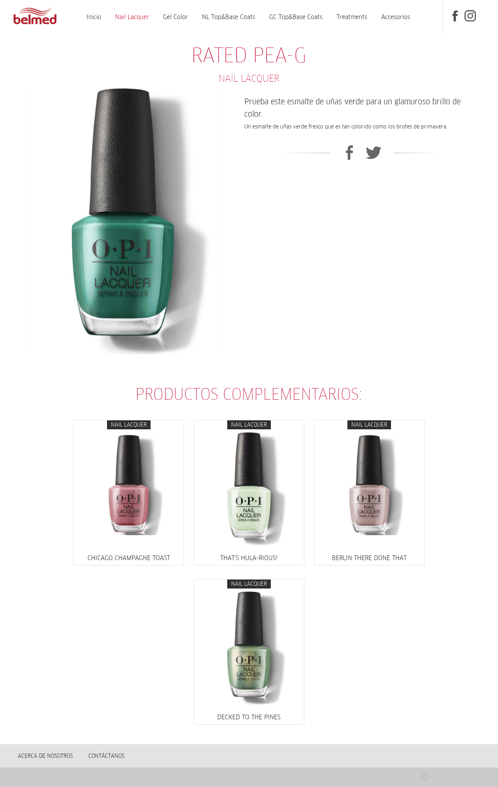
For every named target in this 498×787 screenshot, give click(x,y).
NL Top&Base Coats (228, 16)
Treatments (352, 16)
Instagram (470, 15)
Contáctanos (106, 756)
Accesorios (395, 16)
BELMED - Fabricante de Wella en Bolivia (35, 16)
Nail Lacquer (132, 16)
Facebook (455, 15)
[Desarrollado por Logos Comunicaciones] (408, 779)
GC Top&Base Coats (296, 16)
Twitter (373, 152)
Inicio (93, 16)
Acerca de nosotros (45, 756)
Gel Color (175, 16)
